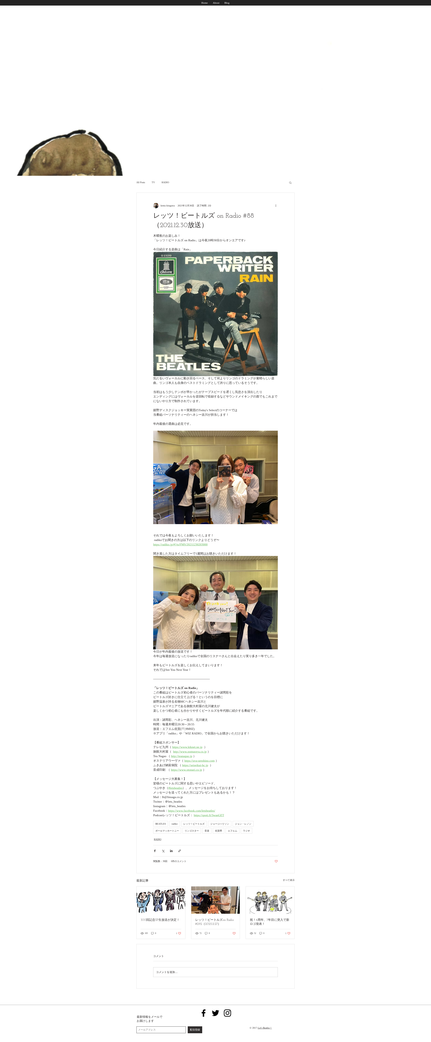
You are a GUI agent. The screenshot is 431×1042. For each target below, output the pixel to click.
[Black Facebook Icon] (203, 1013)
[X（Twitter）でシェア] (163, 850)
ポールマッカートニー (167, 830)
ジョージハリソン (219, 823)
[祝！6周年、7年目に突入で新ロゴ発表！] (270, 900)
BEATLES (160, 823)
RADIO (165, 182)
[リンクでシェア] (179, 850)
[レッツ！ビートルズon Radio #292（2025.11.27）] (215, 900)
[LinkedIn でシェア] (171, 850)
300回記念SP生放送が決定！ (160, 920)
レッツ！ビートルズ (194, 823)
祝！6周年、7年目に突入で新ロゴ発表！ (269, 922)
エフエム (232, 830)
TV (153, 182)
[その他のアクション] (276, 206)
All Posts (140, 182)
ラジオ (246, 830)
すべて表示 (289, 880)
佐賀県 (218, 830)
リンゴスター (192, 830)
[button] (290, 182)
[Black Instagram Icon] (227, 1013)
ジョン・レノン (243, 823)
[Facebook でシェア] (154, 850)
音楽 (207, 830)
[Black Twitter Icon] (215, 1013)
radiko (175, 823)
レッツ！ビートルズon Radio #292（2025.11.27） (214, 922)
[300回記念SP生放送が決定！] (161, 900)
